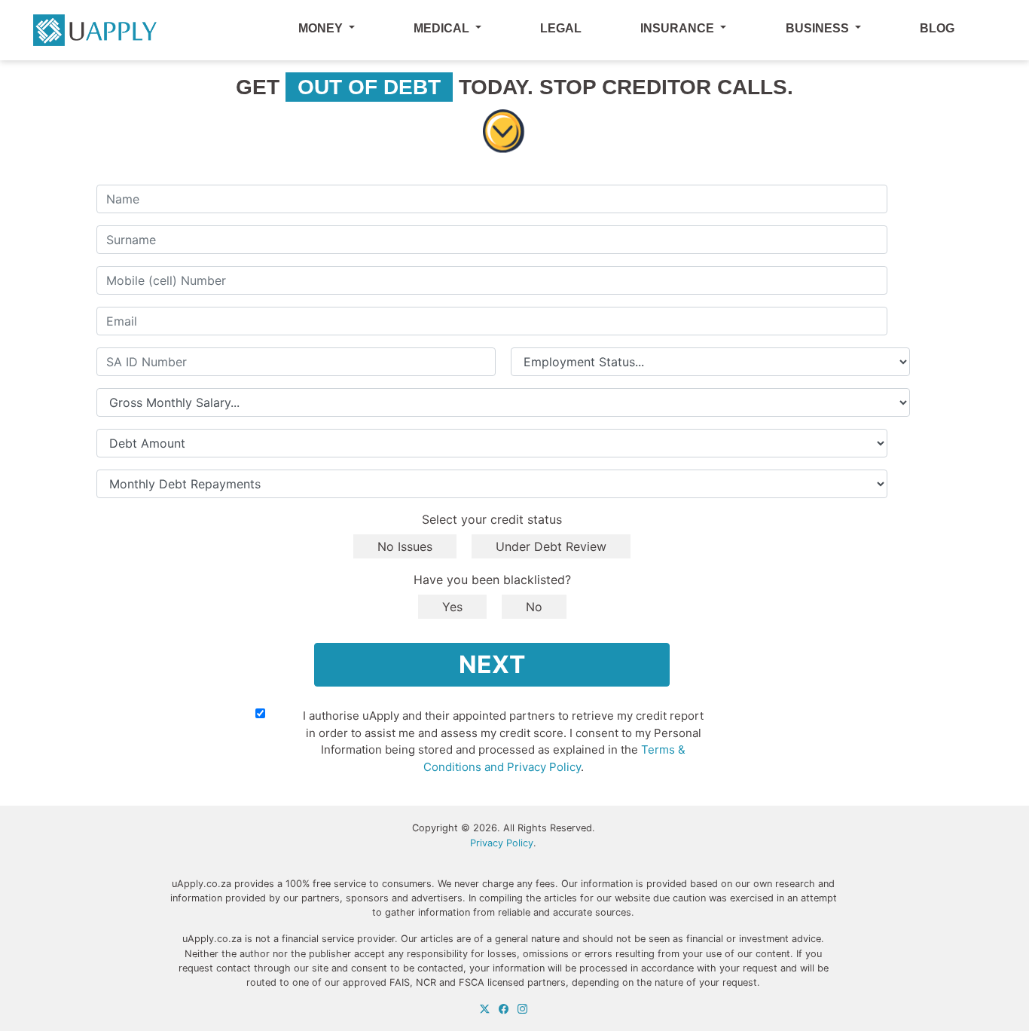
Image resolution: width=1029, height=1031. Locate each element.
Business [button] (819, 28)
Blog (937, 28)
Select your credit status (492, 519)
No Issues (404, 546)
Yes (452, 606)
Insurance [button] (678, 28)
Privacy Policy (501, 843)
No (534, 606)
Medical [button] (443, 28)
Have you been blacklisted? (492, 579)
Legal (561, 28)
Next (492, 664)
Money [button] (322, 28)
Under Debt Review (551, 546)
